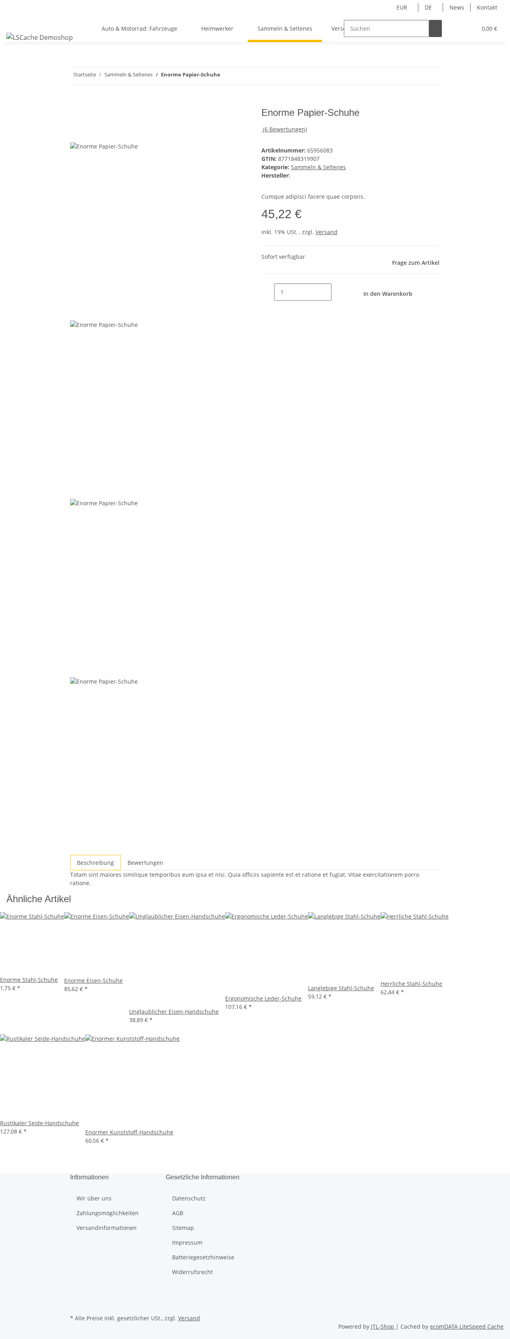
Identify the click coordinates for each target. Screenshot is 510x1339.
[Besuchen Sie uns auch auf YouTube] (76, 1303)
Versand (326, 232)
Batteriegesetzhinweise (203, 1257)
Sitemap (183, 1227)
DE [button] (429, 7)
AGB (177, 1213)
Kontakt (487, 7)
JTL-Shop (383, 1326)
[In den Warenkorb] (76, 102)
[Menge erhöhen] (338, 292)
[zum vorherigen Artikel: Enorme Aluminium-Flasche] (226, 76)
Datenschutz (189, 1198)
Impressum (187, 1242)
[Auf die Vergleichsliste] (76, 132)
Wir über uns (94, 1198)
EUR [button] (402, 7)
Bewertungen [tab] (145, 862)
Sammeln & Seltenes (318, 167)
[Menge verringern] (267, 292)
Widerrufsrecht (192, 1272)
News (456, 7)
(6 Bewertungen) (285, 129)
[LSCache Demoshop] (39, 37)
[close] (76, 115)
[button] (454, 28)
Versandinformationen (106, 1227)
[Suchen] (435, 28)
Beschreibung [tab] (95, 862)
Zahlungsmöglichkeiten (107, 1213)
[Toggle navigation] (16, 21)
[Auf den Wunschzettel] (90, 132)
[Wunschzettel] (467, 28)
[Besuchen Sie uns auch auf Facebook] (76, 1294)
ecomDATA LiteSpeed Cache (467, 1326)
